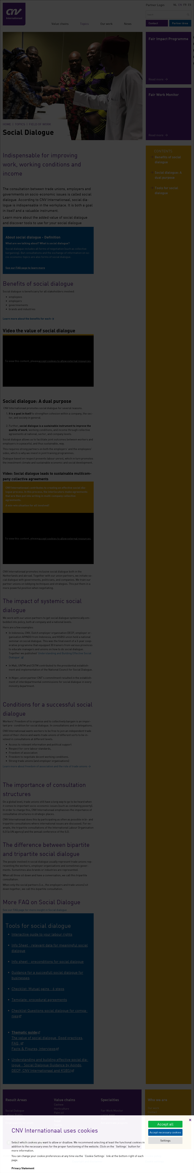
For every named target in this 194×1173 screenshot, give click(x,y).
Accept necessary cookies (165, 1132)
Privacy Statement (23, 1168)
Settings (165, 1140)
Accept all (165, 1124)
